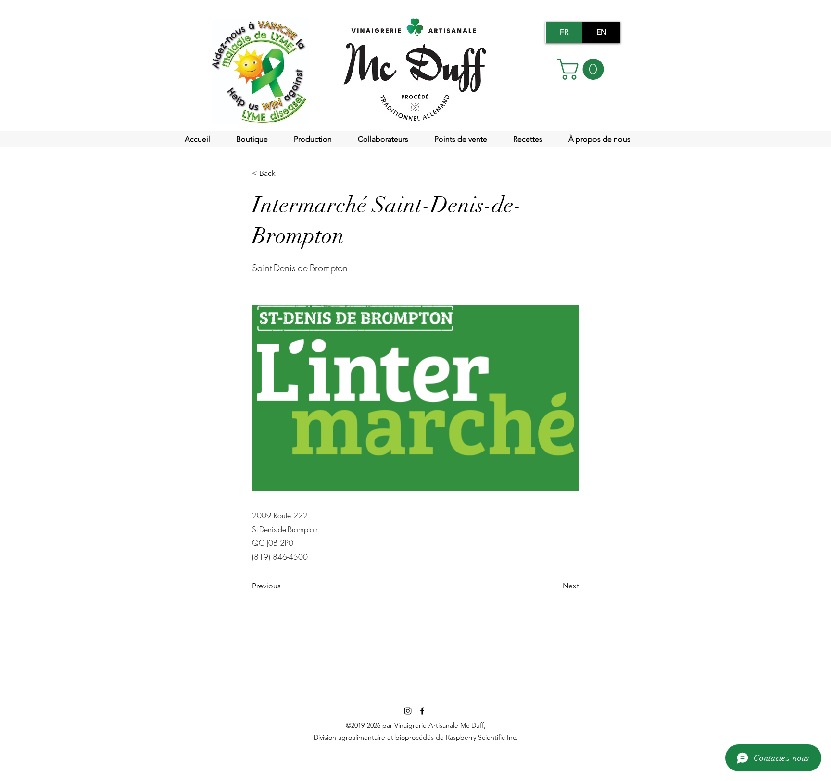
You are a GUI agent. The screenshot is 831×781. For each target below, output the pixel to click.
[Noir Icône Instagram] (408, 711)
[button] (583, 69)
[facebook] (422, 711)
